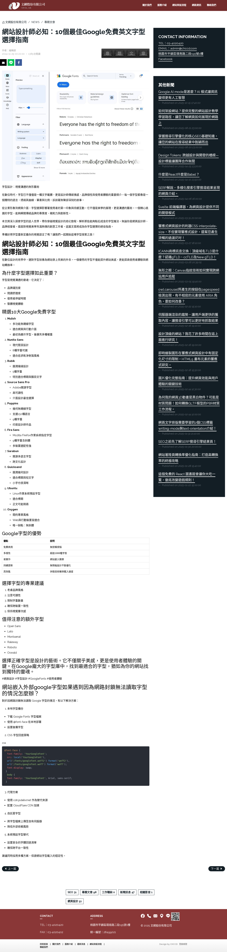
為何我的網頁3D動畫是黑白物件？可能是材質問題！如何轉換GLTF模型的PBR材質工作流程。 (189, 403)
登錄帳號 (183, 944)
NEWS (35, 22)
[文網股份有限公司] (26, 5)
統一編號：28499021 (103, 932)
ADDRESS (96, 916)
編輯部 (12, 50)
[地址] (162, 916)
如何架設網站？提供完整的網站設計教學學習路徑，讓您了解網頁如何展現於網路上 (188, 117)
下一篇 (215, 868)
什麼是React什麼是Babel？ (178, 174)
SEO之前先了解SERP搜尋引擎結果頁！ (187, 442)
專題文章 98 (89, 892)
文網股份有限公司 (16, 22)
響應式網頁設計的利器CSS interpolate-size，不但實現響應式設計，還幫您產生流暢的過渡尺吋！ (188, 232)
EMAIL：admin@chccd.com (177, 48)
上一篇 (11, 868)
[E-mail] (155, 916)
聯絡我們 (211, 5)
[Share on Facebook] (18, 62)
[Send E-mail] (3, 62)
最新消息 (81, 944)
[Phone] (149, 916)
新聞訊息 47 (127, 892)
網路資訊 (196, 5)
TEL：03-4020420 (170, 43)
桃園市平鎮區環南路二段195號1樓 (180, 53)
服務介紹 (162, 5)
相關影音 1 (146, 892)
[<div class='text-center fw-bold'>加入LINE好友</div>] (168, 916)
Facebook (165, 59)
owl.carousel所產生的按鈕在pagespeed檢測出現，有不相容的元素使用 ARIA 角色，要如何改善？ (188, 295)
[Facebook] (143, 916)
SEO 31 (72, 892)
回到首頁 (44, 944)
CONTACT (46, 916)
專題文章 (49, 22)
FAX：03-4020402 (51, 932)
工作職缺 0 (108, 892)
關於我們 (147, 5)
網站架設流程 (179, 5)
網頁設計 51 (75, 901)
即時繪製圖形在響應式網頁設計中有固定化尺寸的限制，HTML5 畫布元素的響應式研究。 (188, 359)
